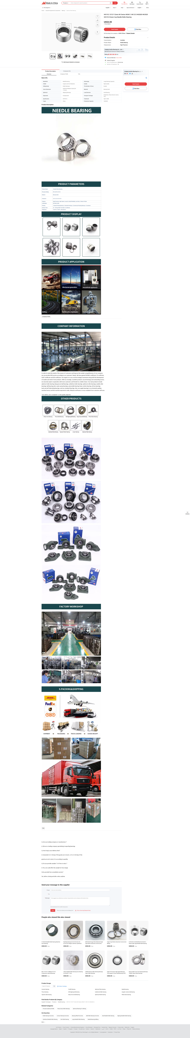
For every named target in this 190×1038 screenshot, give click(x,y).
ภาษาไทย (119, 1029)
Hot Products (58, 1027)
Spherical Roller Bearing (71, 10)
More (43, 1022)
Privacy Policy (117, 1032)
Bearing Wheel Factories (77, 1015)
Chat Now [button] (138, 29)
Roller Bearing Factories (48, 1015)
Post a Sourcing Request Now (83, 910)
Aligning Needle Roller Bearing (124, 1015)
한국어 (107, 1029)
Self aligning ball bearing (73, 992)
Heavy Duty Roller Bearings (63, 1008)
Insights (132, 1027)
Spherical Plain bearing (100, 989)
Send (53, 910)
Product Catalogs (62, 986)
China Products (66, 1027)
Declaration (110, 1032)
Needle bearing (125, 989)
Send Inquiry (114, 29)
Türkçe (124, 1029)
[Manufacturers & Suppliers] (50, 3)
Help (122, 7)
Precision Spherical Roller (48, 1008)
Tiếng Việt (129, 1029)
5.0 (125, 73)
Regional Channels (112, 1027)
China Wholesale (89, 1027)
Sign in (146, 4)
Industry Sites (104, 1027)
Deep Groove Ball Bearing (74, 994)
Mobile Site (127, 1027)
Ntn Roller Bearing (65, 1019)
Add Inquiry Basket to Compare (71, 62)
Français (75, 1029)
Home (43, 10)
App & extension (130, 7)
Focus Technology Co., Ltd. (85, 1032)
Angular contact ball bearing (128, 992)
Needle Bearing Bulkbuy (93, 1019)
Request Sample (130, 33)
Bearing (63, 10)
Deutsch (92, 1029)
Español (65, 1029)
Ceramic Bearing (45, 989)
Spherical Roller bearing (100, 994)
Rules (147, 7)
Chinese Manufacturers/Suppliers (77, 1027)
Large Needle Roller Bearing (78, 1019)
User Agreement (103, 1032)
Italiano (87, 1029)
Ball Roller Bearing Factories (92, 1015)
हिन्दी (115, 1029)
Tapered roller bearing (47, 994)
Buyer (114, 7)
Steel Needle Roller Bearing (108, 1015)
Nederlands (98, 1029)
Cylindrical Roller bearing (100, 992)
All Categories (47, 7)
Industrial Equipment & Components (53, 10)
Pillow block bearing (126, 994)
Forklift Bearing (71, 989)
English (60, 1029)
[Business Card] (146, 77)
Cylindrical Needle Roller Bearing (50, 1019)
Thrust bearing (45, 992)
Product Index (120, 1027)
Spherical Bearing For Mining (79, 1008)
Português (70, 1029)
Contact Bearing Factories (63, 1015)
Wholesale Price (97, 1027)
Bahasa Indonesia (136, 1029)
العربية (103, 1029)
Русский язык (82, 1029)
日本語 (111, 1029)
